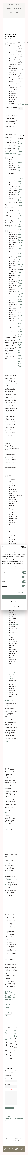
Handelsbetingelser (14, 1142)
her (6, 137)
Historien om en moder (20, 242)
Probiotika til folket (20, 285)
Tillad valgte (14, 602)
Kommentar (8, 1089)
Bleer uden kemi (19, 156)
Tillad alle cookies (14, 597)
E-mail (13, 1078)
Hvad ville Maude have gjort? (8, 1118)
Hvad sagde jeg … (11, 1039)
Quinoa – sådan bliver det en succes (20, 312)
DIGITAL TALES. (18, 1149)
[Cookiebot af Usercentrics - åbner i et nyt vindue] (20, 547)
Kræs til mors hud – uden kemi (20, 258)
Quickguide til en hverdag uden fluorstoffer (20, 293)
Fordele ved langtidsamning (20, 215)
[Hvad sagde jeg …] (11, 1033)
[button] (8, 1004)
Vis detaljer (20, 592)
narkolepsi (14, 624)
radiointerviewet (10, 226)
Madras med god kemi (15, 1033)
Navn (7, 1078)
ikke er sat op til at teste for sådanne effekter (13, 675)
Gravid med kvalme (20, 231)
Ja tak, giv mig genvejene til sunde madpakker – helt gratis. (10, 995)
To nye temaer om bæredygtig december (19, 1118)
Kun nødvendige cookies (14, 606)
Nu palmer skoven (20, 277)
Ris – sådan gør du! (20, 325)
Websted (7, 1084)
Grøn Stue (8, 884)
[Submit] (21, 109)
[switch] (24, 577)
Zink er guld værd (20, 365)
